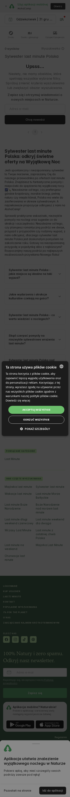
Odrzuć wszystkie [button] (36, 419)
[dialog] (35, 398)
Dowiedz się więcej (18, 400)
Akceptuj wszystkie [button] (36, 409)
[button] (35, 429)
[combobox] (61, 366)
